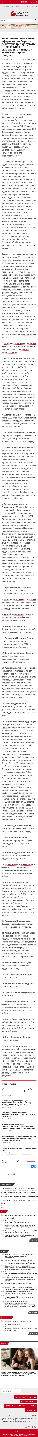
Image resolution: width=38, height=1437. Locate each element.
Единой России (10, 275)
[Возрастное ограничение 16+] (2, 2)
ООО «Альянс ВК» (25, 757)
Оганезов (6, 608)
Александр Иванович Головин (20, 638)
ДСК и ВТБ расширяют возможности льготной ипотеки (19, 1149)
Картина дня (20, 1397)
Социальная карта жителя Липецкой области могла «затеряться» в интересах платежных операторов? (20, 1216)
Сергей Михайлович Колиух (19, 653)
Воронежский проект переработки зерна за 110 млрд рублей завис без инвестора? (21, 1231)
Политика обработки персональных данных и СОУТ (19, 1416)
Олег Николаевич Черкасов (17, 415)
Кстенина (6, 305)
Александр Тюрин (26, 453)
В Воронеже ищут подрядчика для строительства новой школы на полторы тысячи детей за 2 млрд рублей (17, 1103)
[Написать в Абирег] (36, 6)
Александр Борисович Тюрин (19, 447)
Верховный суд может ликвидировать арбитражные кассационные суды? (17, 1221)
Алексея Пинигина (13, 427)
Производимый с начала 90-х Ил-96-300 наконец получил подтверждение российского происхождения (19, 1189)
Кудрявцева (7, 727)
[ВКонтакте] (32, 1166)
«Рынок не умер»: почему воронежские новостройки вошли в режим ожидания (18, 1284)
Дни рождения (5, 1318)
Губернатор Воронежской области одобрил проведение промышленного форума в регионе (18, 1091)
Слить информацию (29, 1434)
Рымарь (24, 906)
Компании (18, 1435)
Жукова (5, 677)
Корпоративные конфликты (16, 1406)
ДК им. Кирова (8, 763)
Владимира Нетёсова (12, 549)
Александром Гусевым (12, 120)
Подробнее (33, 1333)
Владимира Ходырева (20, 552)
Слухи (3, 1212)
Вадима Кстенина (27, 334)
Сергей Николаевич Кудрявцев (20, 721)
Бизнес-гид (31, 1410)
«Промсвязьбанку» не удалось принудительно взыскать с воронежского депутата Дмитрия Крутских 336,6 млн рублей (18, 1126)
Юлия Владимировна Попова (20, 852)
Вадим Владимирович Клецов (20, 864)
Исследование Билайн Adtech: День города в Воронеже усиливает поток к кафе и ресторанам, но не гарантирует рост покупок (19, 1373)
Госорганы (24, 1435)
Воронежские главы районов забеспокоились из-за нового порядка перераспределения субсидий (20, 1226)
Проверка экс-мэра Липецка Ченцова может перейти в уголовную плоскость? (19, 1235)
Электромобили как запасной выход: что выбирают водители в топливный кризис (18, 1292)
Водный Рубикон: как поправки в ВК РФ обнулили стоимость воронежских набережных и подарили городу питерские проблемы (20, 1267)
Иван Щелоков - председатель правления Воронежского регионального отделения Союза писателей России (21, 1328)
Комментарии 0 (10, 1174)
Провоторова (16, 674)
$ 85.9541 (24, 2)
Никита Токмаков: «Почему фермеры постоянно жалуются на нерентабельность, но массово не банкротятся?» (21, 1273)
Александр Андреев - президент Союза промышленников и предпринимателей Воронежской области (18, 1322)
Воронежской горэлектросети (15, 174)
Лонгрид (3, 1251)
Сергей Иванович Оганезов (17, 587)
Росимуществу (8, 808)
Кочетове (18, 162)
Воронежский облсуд (11, 242)
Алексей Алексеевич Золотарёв (20, 599)
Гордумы (6, 662)
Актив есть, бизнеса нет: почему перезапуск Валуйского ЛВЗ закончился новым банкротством (20, 1256)
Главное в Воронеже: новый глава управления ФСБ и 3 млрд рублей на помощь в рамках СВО (19, 1115)
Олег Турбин (27, 287)
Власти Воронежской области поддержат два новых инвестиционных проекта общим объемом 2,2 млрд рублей (19, 1138)
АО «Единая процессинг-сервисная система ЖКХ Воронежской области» (19, 129)
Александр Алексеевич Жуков (20, 668)
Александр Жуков (24, 558)
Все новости (7, 1391)
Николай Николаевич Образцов (19, 433)
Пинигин (27, 388)
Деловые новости (28, 1401)
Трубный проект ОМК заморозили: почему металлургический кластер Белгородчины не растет (20, 1279)
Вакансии (21, 1434)
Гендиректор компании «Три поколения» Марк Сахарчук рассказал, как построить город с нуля (21, 1288)
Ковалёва (9, 263)
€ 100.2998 (33, 2)
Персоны (13, 1435)
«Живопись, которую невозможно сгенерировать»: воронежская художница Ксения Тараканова (19, 1297)
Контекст (4, 1343)
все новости (33, 1312)
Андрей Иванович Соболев (17, 614)
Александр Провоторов (24, 528)
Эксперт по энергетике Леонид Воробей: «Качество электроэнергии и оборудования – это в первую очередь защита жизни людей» (20, 1261)
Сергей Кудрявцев (10, 751)
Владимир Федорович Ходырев (20, 343)
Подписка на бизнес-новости (10, 1434)
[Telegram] (35, 1166)
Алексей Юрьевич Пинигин (17, 358)
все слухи (34, 1240)
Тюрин (14, 495)
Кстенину (6, 90)
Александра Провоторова (14, 513)
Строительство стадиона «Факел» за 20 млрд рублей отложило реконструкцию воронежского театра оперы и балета (19, 1202)
